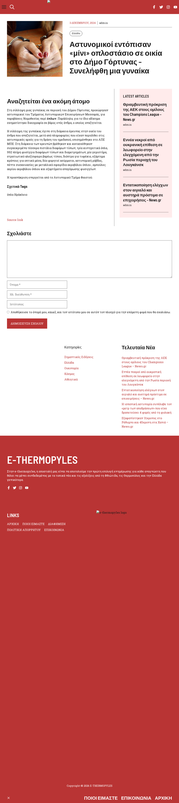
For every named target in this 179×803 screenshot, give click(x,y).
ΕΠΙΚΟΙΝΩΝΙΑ (54, 530)
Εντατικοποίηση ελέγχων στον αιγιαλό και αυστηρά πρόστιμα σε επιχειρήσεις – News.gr (144, 394)
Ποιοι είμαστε (101, 798)
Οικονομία (71, 368)
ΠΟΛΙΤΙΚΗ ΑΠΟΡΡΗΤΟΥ (24, 530)
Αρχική (163, 798)
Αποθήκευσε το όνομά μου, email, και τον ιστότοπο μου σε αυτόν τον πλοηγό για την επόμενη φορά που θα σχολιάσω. (91, 312)
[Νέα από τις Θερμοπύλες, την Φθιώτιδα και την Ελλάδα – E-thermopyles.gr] (91, 7)
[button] (12, 7)
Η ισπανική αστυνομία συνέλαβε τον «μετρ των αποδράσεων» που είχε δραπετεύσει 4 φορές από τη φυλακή (147, 408)
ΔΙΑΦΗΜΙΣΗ (57, 524)
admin (103, 23)
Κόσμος (69, 374)
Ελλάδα (76, 33)
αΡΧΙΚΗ (13, 524)
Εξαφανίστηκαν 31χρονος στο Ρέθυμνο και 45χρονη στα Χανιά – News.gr (145, 422)
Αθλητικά (71, 379)
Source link (15, 220)
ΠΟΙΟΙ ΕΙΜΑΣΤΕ (33, 524)
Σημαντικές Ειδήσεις (78, 357)
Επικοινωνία (136, 798)
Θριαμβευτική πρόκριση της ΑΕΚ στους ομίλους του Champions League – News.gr (144, 362)
